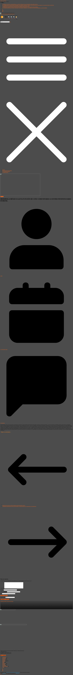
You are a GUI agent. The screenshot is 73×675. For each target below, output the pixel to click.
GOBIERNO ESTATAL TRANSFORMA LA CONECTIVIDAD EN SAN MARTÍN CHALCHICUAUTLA (20, 4)
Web (1, 593)
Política (3, 661)
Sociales (3, 664)
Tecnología (4, 665)
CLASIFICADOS (5, 172)
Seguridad (4, 663)
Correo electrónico (3, 591)
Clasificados (4, 657)
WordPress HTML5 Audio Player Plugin (6, 601)
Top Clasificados (5, 666)
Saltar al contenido (3, 0)
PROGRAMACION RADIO (7, 170)
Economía (4, 658)
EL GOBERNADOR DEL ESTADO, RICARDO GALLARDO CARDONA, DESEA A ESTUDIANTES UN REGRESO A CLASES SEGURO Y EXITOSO (28, 5)
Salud (3, 662)
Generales (2, 196)
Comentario (2, 588)
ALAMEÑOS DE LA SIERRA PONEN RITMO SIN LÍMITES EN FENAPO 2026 (15, 6)
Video (3, 667)
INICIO (3, 169)
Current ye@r (2, 597)
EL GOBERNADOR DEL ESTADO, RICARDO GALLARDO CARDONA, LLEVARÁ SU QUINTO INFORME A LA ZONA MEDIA (24, 7)
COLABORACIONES (6, 171)
